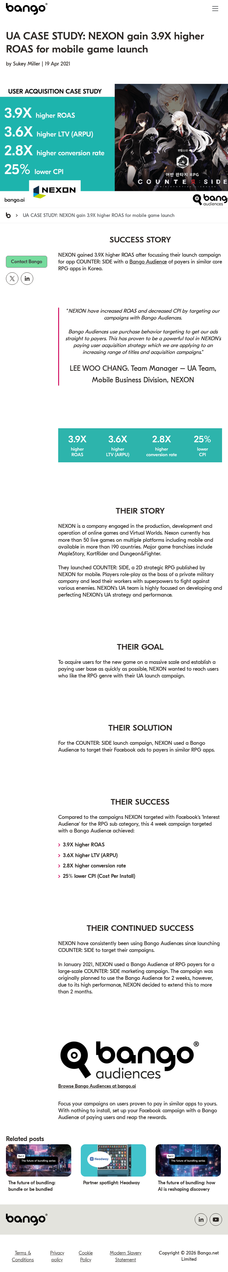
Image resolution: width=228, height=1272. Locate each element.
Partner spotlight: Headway (111, 1182)
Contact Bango (26, 261)
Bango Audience (148, 262)
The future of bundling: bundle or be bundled (32, 1186)
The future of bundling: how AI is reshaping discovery (186, 1186)
